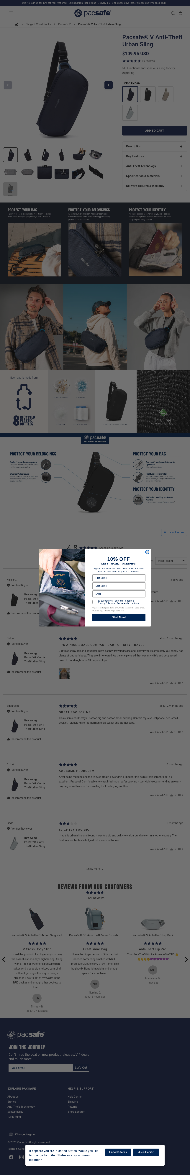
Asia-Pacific (146, 1152)
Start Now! (119, 617)
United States (118, 1152)
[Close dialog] (147, 552)
